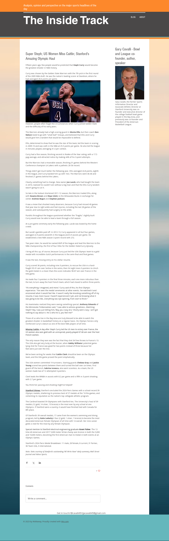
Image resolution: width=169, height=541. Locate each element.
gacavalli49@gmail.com (94, 513)
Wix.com (65, 521)
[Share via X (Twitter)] (33, 463)
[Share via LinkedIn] (40, 463)
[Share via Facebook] (27, 463)
